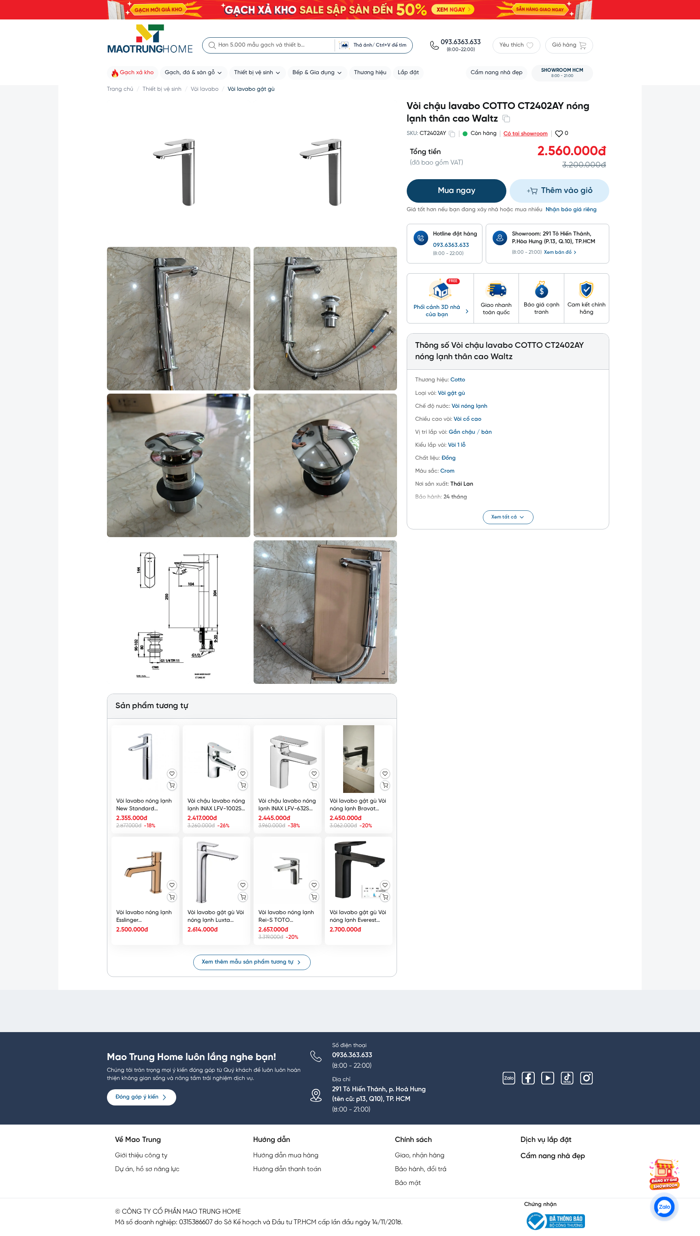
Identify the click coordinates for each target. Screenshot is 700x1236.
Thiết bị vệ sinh (162, 89)
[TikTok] (567, 1078)
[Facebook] (528, 1078)
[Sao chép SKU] (452, 134)
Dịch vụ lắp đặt (546, 1140)
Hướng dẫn (271, 1140)
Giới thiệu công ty (141, 1155)
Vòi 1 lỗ (456, 445)
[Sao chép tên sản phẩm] (506, 118)
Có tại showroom (526, 134)
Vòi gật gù (451, 393)
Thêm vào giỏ (567, 190)
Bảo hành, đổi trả (420, 1169)
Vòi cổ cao (467, 419)
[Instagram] (586, 1078)
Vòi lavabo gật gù (251, 89)
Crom (447, 471)
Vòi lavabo (204, 89)
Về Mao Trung (138, 1140)
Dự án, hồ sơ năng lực (147, 1169)
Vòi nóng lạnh (469, 406)
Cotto (457, 380)
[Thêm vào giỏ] (172, 785)
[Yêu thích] (172, 774)
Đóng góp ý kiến (136, 1097)
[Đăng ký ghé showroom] (664, 1174)
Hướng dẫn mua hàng (285, 1155)
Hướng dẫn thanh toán (287, 1169)
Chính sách (413, 1140)
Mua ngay (456, 190)
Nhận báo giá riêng (571, 210)
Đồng (449, 458)
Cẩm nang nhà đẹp (553, 1156)
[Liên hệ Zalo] (664, 1207)
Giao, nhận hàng (419, 1155)
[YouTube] (547, 1078)
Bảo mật (408, 1183)
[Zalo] (508, 1078)
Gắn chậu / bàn (470, 432)
